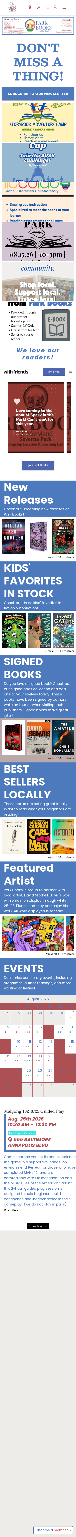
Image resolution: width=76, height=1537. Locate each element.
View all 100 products (59, 557)
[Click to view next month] (70, 999)
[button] (29, 7)
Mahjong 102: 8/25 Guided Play (34, 1111)
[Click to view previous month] (5, 999)
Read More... (12, 1210)
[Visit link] (38, 321)
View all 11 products (60, 954)
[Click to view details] (13, 536)
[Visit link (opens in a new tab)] (38, 122)
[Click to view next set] (7, 537)
